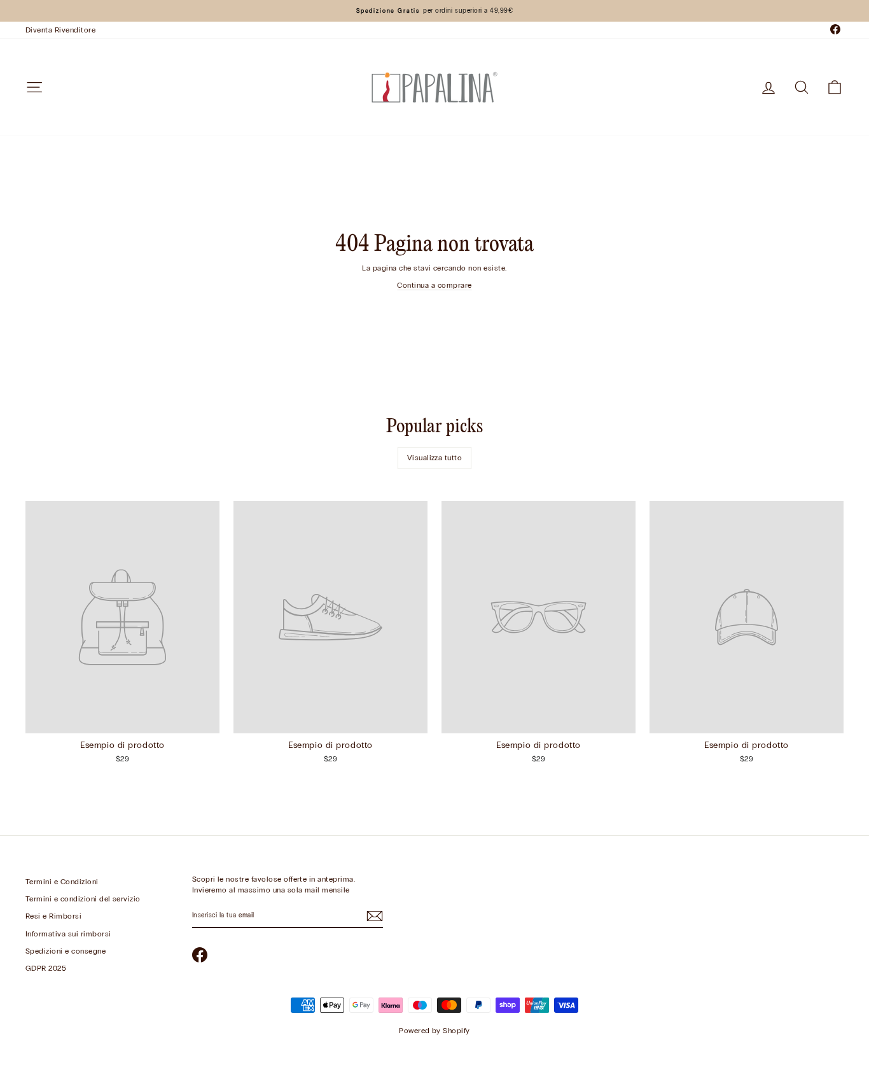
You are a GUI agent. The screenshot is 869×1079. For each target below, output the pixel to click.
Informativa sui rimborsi (68, 933)
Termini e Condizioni (62, 881)
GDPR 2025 (45, 968)
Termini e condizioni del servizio (83, 898)
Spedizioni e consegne (65, 951)
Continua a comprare (434, 285)
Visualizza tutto (434, 457)
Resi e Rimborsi (53, 916)
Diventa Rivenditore (60, 29)
